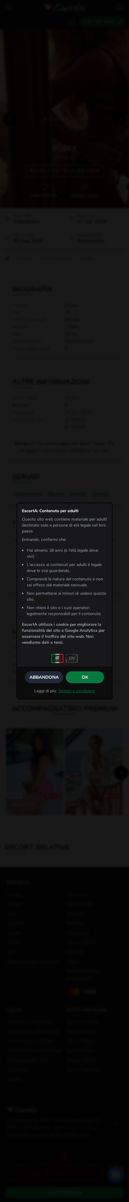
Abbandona (44, 677)
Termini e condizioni (76, 691)
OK (85, 677)
